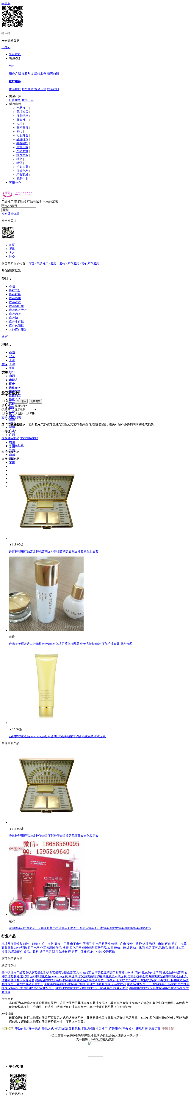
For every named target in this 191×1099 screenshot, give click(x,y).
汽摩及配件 (15, 951)
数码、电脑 (156, 943)
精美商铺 (53, 73)
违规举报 (142, 1028)
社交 (19, 159)
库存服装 (73, 263)
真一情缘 (34, 1028)
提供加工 (15, 395)
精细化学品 (54, 947)
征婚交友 (22, 170)
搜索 (5, 209)
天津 (12, 364)
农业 (110, 947)
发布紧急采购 (29, 438)
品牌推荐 (22, 139)
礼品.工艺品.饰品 (156, 947)
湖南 (12, 427)
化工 (43, 947)
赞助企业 (22, 178)
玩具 (55, 951)
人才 (19, 123)
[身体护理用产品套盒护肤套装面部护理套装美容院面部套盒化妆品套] (46, 537)
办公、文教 (46, 943)
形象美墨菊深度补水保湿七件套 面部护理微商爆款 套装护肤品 (85, 984)
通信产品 (45, 951)
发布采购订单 (10, 213)
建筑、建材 (121, 947)
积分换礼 (128, 1028)
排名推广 (15, 89)
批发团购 (22, 155)
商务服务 (7, 947)
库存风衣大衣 (18, 310)
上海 (12, 360)
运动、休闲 (137, 947)
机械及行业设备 (11, 943)
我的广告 (28, 100)
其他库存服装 (90, 263)
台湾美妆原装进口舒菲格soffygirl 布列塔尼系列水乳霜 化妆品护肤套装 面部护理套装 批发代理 (70, 643)
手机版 (5, 3)
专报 (19, 131)
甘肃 (12, 462)
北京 (12, 356)
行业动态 (22, 115)
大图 (11, 417)
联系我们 (53, 89)
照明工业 (89, 943)
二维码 (5, 47)
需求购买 (22, 111)
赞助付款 (21, 1028)
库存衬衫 (15, 294)
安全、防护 (134, 943)
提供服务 (15, 387)
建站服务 (40, 73)
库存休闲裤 (16, 325)
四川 (12, 442)
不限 (12, 286)
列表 (18, 417)
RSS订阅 (155, 1028)
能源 (172, 947)
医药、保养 (79, 951)
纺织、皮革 (179, 943)
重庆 (12, 368)
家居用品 (101, 947)
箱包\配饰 (20, 947)
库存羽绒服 (16, 306)
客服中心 (15, 182)
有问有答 (22, 127)
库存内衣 (15, 313)
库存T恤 (14, 290)
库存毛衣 (15, 302)
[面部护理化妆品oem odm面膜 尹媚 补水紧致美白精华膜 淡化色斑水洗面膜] (46, 722)
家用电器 (34, 947)
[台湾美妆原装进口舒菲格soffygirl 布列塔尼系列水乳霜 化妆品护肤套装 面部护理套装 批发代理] (46, 630)
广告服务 (15, 100)
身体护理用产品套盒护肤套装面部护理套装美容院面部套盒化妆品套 (53, 551)
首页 (12, 244)
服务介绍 (15, 73)
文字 (4, 417)
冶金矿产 (65, 951)
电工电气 (76, 943)
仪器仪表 (88, 947)
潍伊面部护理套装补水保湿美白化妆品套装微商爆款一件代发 (75, 980)
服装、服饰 (57, 263)
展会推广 (22, 119)
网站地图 (88, 1028)
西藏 (12, 454)
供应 (12, 383)
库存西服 (15, 298)
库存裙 (13, 317)
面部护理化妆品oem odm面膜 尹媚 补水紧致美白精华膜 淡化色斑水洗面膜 (57, 736)
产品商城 (22, 151)
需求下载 (22, 147)
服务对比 (28, 73)
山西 (12, 375)
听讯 (19, 162)
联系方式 (48, 1028)
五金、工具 (61, 943)
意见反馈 (40, 89)
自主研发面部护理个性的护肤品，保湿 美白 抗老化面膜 (91, 988)
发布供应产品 (10, 438)
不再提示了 (8, 431)
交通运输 (109, 951)
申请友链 (168, 1028)
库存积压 (75, 947)
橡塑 (66, 947)
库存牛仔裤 (16, 321)
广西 (12, 434)
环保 (168, 943)
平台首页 (15, 54)
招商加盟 (22, 166)
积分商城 (28, 89)
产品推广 (22, 107)
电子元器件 (103, 943)
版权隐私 (75, 1028)
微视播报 (22, 143)
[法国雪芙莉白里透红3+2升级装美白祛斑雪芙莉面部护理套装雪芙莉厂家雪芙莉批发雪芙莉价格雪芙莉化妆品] (46, 914)
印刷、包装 (94, 951)
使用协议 (61, 1028)
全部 (12, 380)
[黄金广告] (95, 445)
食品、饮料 (31, 951)
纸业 (145, 943)
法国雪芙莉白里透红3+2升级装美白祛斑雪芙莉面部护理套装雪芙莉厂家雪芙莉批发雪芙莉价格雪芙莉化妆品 (80, 928)
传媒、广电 (118, 943)
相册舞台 (22, 135)
